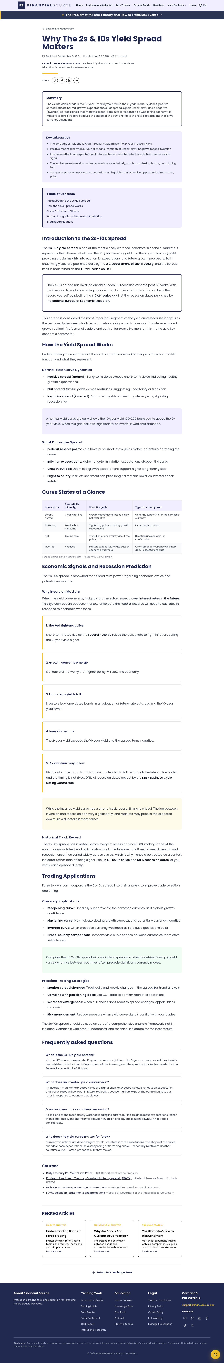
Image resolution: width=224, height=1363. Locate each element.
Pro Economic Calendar (99, 5)
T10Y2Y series (101, 295)
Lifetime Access (124, 1324)
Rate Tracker (123, 5)
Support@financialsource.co (198, 1305)
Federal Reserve (99, 635)
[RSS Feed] (192, 1325)
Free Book (120, 1312)
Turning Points (141, 5)
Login (193, 5)
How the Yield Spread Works (65, 206)
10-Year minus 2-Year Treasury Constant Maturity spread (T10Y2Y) (89, 1178)
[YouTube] (185, 1318)
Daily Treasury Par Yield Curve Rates (69, 1173)
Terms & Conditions (159, 1300)
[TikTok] (185, 1325)
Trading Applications (60, 222)
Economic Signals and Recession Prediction (74, 216)
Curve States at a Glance (63, 211)
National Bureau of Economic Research (80, 301)
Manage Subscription (160, 1324)
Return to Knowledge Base (114, 1272)
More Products (175, 5)
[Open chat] (215, 1354)
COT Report (87, 1324)
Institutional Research (93, 1330)
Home (79, 5)
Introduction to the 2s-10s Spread (68, 201)
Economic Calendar (92, 1300)
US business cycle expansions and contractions (76, 1187)
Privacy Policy (156, 1306)
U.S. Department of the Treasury (129, 264)
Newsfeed (158, 5)
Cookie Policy (155, 1312)
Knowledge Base (124, 1306)
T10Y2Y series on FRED (96, 269)
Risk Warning (155, 1318)
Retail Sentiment (90, 1318)
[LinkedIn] (199, 1318)
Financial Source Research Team (61, 63)
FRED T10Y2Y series (116, 860)
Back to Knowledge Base (60, 28)
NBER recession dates (153, 860)
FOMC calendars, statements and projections (75, 1193)
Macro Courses (123, 1300)
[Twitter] (192, 1318)
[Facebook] (207, 1318)
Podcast (119, 1318)
